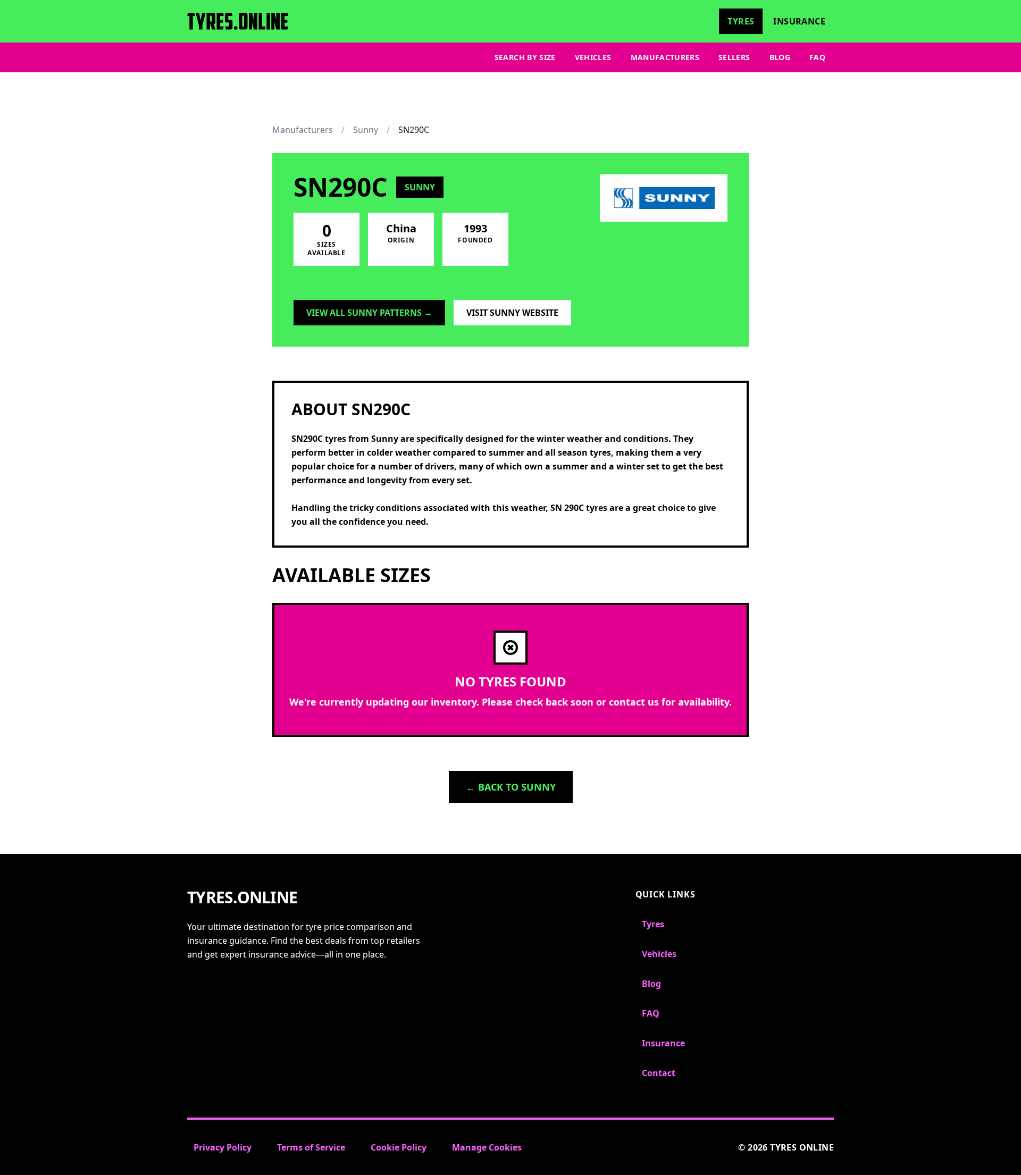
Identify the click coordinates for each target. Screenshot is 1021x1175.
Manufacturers (665, 57)
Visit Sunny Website (512, 312)
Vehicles (593, 57)
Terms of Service (311, 1147)
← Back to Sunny (511, 786)
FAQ (817, 57)
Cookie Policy (398, 1147)
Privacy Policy (223, 1147)
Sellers (734, 57)
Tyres (740, 21)
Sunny (365, 130)
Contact (658, 1073)
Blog (779, 57)
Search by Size (525, 57)
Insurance (799, 21)
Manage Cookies (487, 1147)
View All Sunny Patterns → (369, 312)
